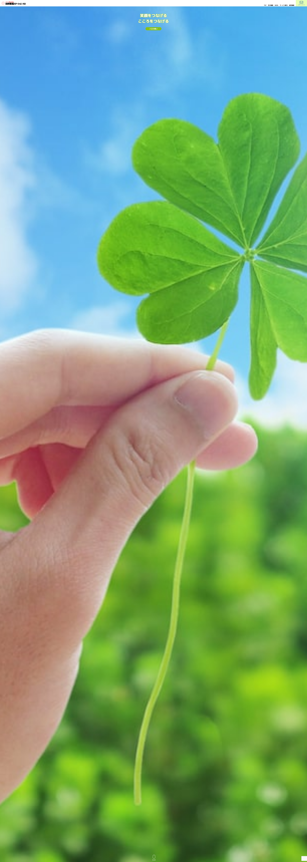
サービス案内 (283, 5)
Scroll (154, 860)
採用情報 (291, 5)
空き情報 (270, 5)
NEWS (276, 5)
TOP (265, 5)
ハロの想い (153, 29)
